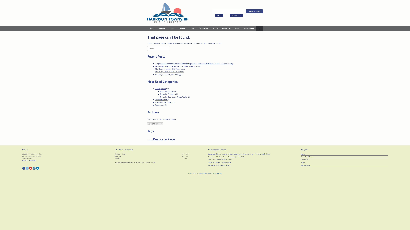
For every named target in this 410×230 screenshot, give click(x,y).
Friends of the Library (163, 102)
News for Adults (166, 91)
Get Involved (249, 28)
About (237, 28)
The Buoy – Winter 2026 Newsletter (169, 72)
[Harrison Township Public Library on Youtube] (30, 168)
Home (152, 28)
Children (182, 28)
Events (215, 28)
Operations (159, 105)
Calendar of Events (307, 157)
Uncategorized (161, 99)
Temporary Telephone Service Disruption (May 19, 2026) (177, 66)
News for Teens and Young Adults (173, 97)
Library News (203, 28)
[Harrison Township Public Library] (167, 13)
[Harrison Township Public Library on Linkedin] (37, 168)
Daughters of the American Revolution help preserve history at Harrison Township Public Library (194, 63)
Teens (192, 28)
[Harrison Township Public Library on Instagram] (34, 168)
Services (162, 28)
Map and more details (29, 160)
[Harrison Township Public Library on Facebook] (23, 168)
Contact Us (226, 28)
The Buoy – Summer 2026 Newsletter (170, 69)
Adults (172, 28)
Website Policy (217, 173)
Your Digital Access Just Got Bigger (169, 74)
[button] (259, 28)
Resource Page (164, 139)
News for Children (167, 94)
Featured (150, 140)
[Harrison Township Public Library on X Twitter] (27, 168)
